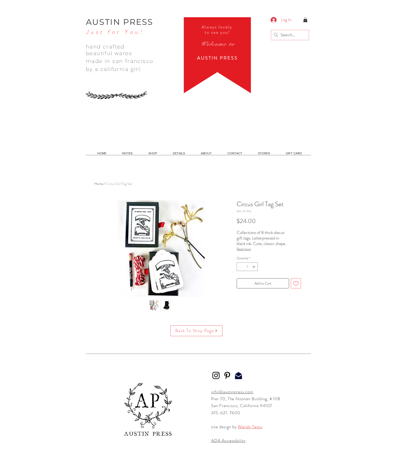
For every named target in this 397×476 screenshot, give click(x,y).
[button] (305, 19)
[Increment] (254, 267)
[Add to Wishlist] (296, 283)
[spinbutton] (247, 267)
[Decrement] (240, 267)
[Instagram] (216, 375)
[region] (217, 55)
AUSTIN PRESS (119, 22)
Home (98, 183)
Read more (244, 249)
